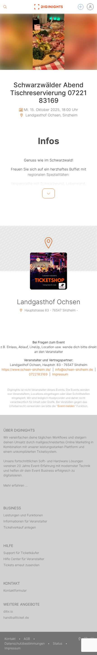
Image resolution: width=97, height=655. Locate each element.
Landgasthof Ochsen (48, 302)
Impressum (60, 374)
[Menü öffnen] (80, 7)
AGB (27, 639)
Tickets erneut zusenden (21, 565)
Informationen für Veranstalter (25, 521)
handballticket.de (16, 617)
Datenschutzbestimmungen (25, 643)
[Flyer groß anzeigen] (48, 42)
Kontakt (10, 639)
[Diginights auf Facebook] (79, 639)
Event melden (66, 406)
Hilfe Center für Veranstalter (23, 559)
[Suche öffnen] (5, 7)
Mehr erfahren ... (15, 485)
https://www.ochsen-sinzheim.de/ (26, 369)
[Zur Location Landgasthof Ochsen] (48, 271)
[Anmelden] (90, 6)
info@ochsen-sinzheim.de (74, 369)
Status (58, 643)
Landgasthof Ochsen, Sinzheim (51, 115)
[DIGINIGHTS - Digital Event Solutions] (48, 7)
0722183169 (38, 374)
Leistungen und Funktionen (23, 515)
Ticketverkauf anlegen (19, 527)
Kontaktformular (15, 590)
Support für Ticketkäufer (21, 553)
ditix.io (8, 611)
